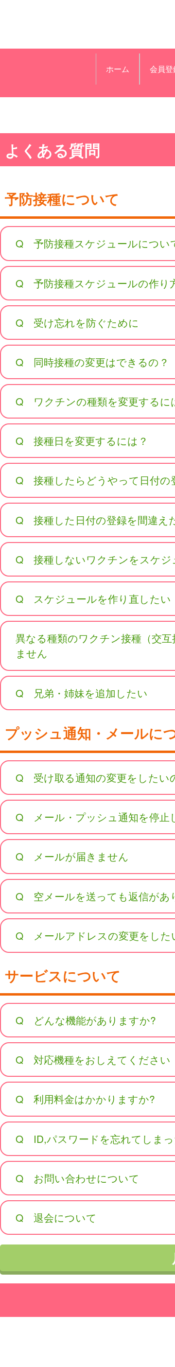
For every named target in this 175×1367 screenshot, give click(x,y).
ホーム (117, 68)
